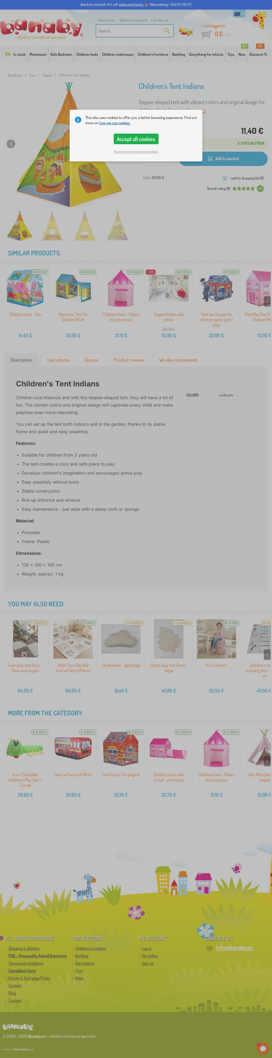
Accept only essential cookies (136, 151)
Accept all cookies (136, 138)
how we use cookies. (114, 122)
